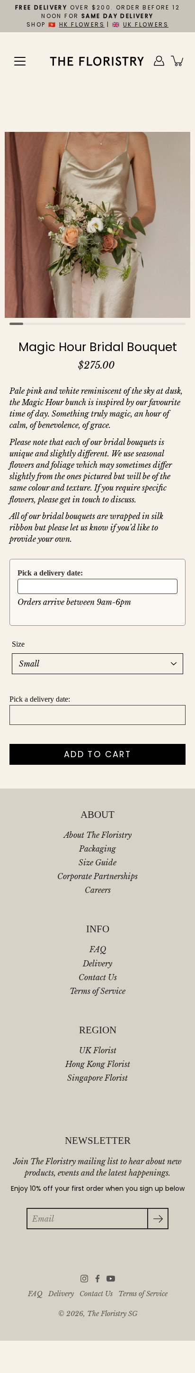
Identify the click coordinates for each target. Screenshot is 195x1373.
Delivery (97, 963)
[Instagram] (84, 1278)
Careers (98, 890)
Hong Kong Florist (97, 1064)
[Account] (159, 60)
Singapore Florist (97, 1078)
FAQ (97, 949)
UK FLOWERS (145, 24)
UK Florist (97, 1050)
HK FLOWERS (82, 24)
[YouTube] (110, 1278)
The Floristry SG (112, 1314)
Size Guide (97, 862)
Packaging (97, 848)
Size (18, 644)
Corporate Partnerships (97, 876)
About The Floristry (98, 835)
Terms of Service (97, 991)
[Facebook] (97, 1278)
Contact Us (98, 977)
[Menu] (19, 61)
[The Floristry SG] (97, 60)
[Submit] (157, 1218)
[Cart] (178, 60)
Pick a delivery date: (50, 573)
